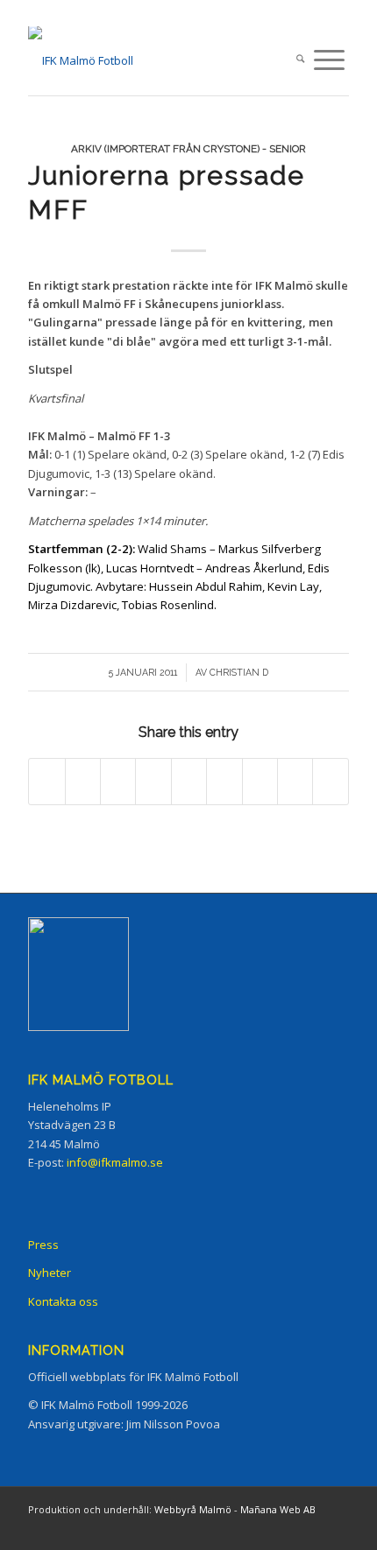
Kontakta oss (63, 1301)
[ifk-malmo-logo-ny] (156, 60)
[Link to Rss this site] (309, 1528)
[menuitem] (300, 60)
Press (43, 1244)
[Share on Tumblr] (224, 781)
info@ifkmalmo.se (115, 1162)
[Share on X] (83, 781)
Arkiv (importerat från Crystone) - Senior (188, 149)
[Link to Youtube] (336, 1528)
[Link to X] (283, 1528)
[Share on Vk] (260, 781)
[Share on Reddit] (295, 781)
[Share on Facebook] (46, 781)
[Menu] (329, 60)
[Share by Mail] (330, 781)
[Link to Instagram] (257, 1528)
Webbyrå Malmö (192, 1509)
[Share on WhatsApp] (118, 781)
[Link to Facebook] (230, 1528)
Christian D (239, 672)
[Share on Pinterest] (153, 781)
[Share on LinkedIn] (189, 781)
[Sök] (300, 60)
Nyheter (49, 1272)
